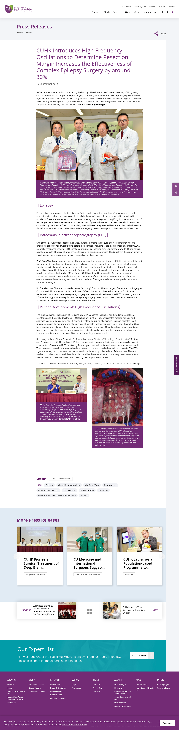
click (30, 660)
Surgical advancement (60, 478)
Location (161, 6)
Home (20, 32)
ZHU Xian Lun (69, 490)
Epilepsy (49, 485)
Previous (16, 556)
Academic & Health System (134, 6)
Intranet (171, 6)
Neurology (103, 490)
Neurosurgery (110, 485)
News (29, 32)
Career (152, 6)
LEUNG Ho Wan (87, 490)
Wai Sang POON (92, 485)
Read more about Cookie (74, 724)
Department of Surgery (48, 490)
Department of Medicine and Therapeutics (57, 495)
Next (162, 556)
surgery (84, 495)
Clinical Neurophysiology (69, 485)
